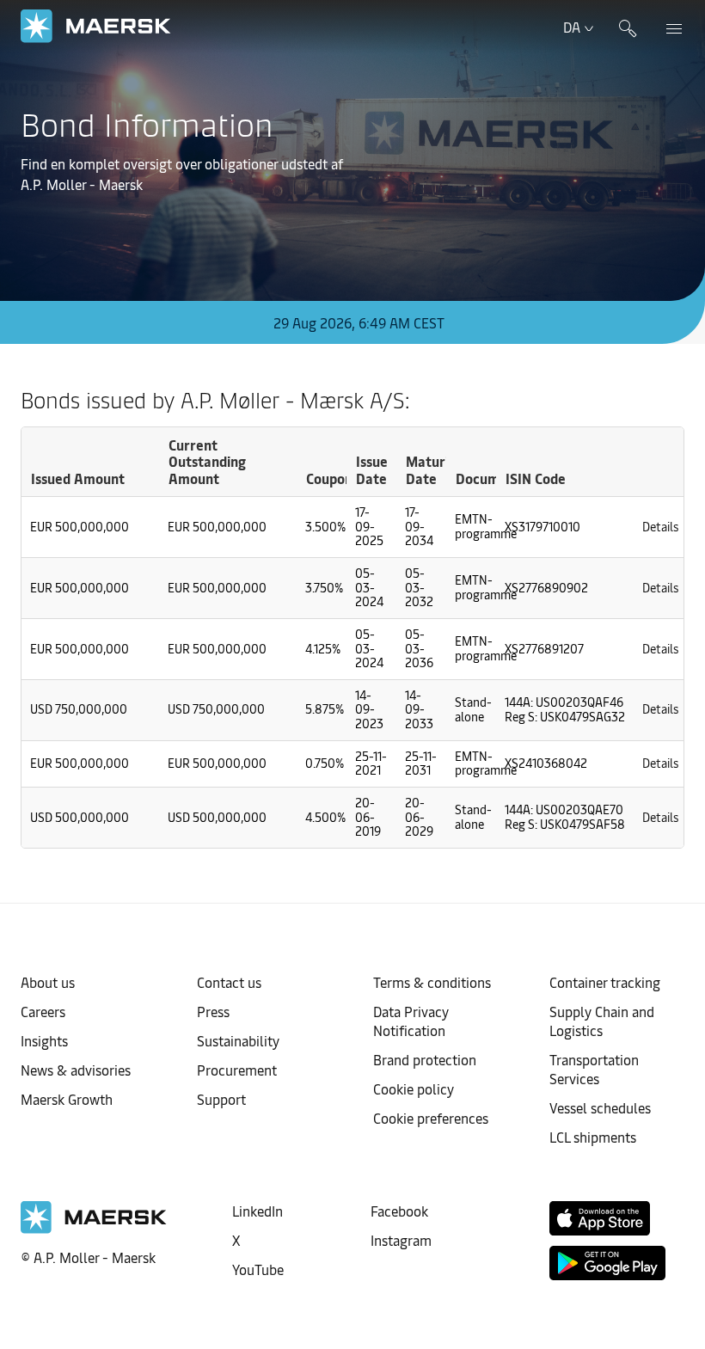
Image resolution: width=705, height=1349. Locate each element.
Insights (44, 1040)
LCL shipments (592, 1136)
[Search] (627, 26)
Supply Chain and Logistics (601, 1020)
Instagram (401, 1239)
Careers (43, 1011)
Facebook (399, 1210)
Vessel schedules (600, 1107)
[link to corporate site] (96, 26)
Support (221, 1098)
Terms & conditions (432, 981)
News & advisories (76, 1069)
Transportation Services (594, 1069)
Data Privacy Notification (411, 1020)
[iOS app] (599, 1218)
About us (48, 981)
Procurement (237, 1069)
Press (213, 1011)
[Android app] (607, 1263)
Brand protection (424, 1059)
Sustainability (238, 1040)
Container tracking (604, 981)
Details (660, 526)
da (571, 26)
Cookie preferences (430, 1117)
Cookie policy (413, 1088)
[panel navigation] (667, 26)
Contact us (229, 981)
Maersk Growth (67, 1098)
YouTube (258, 1269)
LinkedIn (257, 1210)
